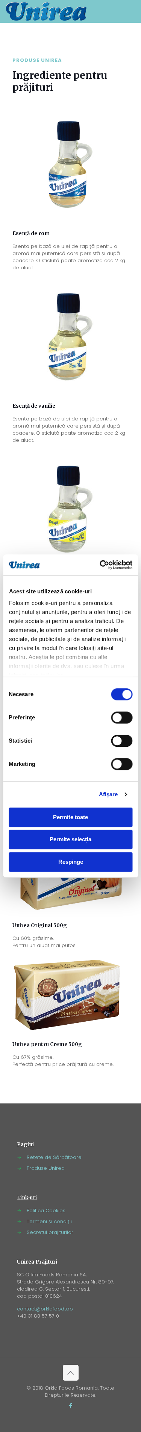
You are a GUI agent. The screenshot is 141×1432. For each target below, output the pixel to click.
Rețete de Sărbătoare (54, 1157)
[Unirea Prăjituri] (46, 11)
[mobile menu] (130, 11)
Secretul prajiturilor (50, 1232)
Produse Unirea (46, 1168)
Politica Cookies (46, 1210)
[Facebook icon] (70, 1405)
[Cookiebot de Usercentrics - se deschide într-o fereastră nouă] (100, 565)
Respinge (70, 862)
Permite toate (70, 817)
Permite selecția (70, 839)
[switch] (121, 717)
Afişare (108, 794)
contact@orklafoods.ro (45, 1308)
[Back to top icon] (71, 1373)
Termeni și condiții (49, 1221)
